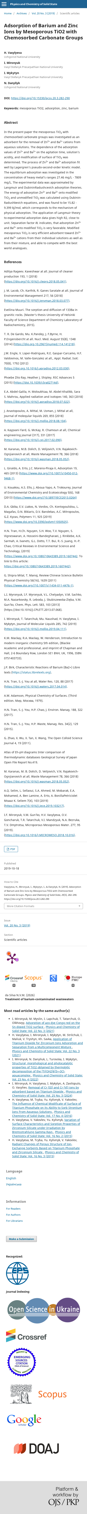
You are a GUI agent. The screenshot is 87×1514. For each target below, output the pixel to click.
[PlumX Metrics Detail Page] (12, 958)
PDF (12, 849)
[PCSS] (24, 1426)
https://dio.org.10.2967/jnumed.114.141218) (44, 344)
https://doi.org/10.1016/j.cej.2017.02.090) (33, 440)
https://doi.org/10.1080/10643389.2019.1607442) (37, 566)
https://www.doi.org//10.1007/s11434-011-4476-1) (39, 585)
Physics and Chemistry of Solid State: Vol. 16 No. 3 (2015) (45, 1154)
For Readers (13, 1208)
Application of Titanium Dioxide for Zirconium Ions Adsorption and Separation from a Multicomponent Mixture (47, 1043)
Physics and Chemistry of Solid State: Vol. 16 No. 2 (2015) (42, 1134)
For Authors (13, 1214)
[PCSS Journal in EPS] (17, 1284)
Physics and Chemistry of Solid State (33, 4)
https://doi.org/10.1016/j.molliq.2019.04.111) (35, 629)
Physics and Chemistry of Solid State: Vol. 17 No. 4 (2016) (42, 1114)
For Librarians (14, 1221)
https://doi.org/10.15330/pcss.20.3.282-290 (40, 98)
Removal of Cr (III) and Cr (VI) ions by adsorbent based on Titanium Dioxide (45, 1089)
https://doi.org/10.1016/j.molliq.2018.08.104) (35, 421)
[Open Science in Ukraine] (43, 1323)
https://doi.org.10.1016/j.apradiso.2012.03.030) (37, 368)
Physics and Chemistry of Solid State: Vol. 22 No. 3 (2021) (46, 1029)
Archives (22, 13)
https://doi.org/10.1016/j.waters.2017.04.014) (36, 686)
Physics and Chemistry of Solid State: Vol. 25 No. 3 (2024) (47, 1093)
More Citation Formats (20, 906)
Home (8, 13)
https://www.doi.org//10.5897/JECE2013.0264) (45, 497)
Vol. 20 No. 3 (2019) (43, 13)
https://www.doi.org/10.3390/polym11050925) (36, 522)
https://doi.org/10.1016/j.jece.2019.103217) (34, 806)
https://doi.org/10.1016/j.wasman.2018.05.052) (37, 459)
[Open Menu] (4, 4)
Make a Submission (21, 1239)
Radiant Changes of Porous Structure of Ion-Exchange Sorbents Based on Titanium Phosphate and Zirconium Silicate (46, 1148)
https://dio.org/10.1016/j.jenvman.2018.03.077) (37, 301)
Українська (13, 1184)
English (11, 1178)
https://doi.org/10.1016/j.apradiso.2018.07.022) (37, 402)
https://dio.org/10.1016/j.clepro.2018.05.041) (35, 281)
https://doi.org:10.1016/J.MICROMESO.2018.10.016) (40, 835)
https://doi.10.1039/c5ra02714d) (36, 382)
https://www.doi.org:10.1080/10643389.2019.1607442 (41, 556)
